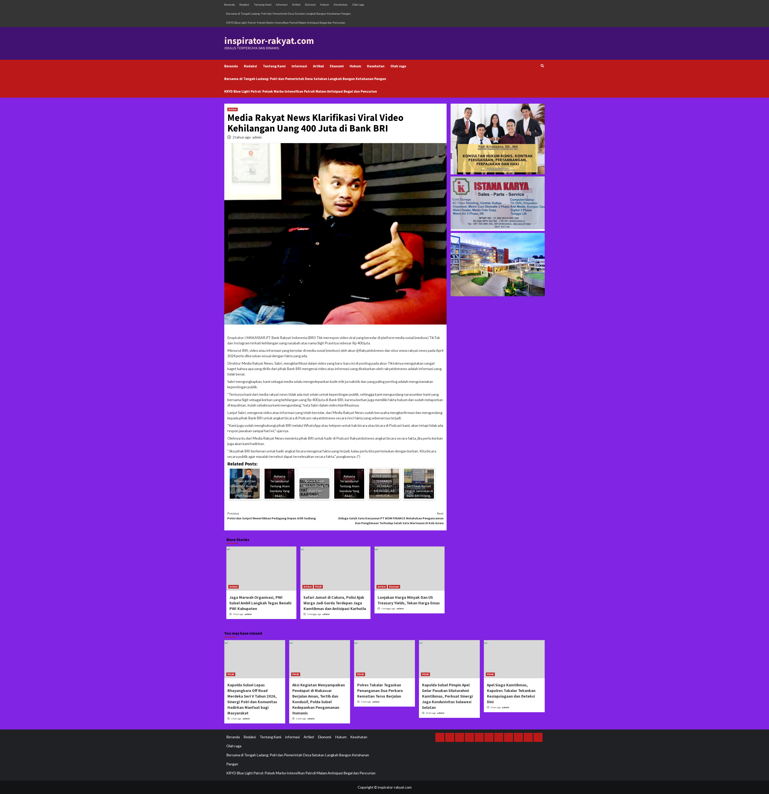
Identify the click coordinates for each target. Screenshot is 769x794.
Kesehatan (340, 4)
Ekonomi (310, 4)
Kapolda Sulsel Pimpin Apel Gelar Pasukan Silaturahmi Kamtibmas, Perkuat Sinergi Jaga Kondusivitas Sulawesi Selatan (447, 696)
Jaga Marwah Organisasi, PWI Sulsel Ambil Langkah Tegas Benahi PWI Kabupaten (260, 603)
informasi (281, 4)
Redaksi (244, 4)
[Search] (542, 66)
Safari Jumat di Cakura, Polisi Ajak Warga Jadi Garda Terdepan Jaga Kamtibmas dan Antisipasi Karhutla (334, 603)
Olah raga (358, 4)
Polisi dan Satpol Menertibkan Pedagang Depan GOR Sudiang (271, 515)
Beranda (229, 4)
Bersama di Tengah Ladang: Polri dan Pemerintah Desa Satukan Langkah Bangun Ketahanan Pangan (288, 13)
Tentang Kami (262, 4)
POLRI (318, 586)
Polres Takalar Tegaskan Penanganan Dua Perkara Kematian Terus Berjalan (380, 690)
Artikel (296, 4)
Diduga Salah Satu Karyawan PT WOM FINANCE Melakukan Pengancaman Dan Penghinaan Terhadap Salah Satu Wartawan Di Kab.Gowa (391, 518)
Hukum (324, 4)
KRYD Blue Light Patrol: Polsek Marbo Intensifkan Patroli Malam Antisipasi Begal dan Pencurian (285, 22)
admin (257, 137)
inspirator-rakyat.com (269, 41)
